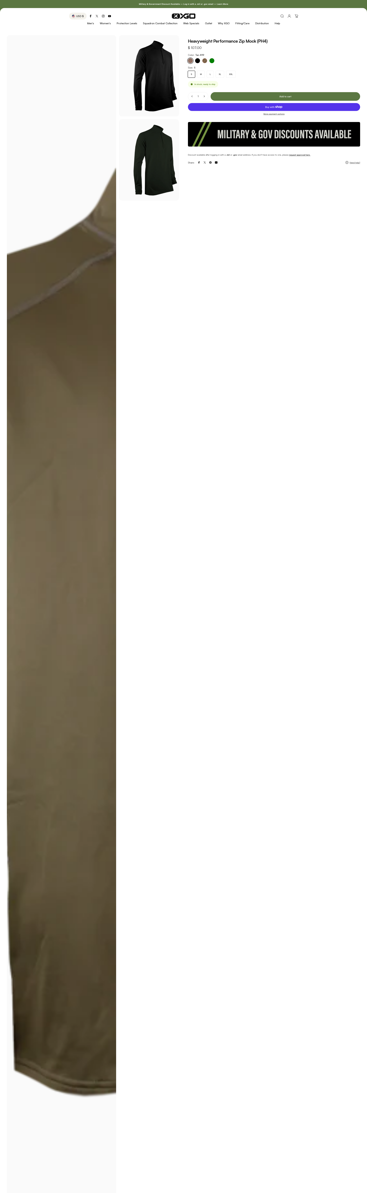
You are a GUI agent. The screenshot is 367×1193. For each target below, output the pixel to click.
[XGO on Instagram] (103, 16)
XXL (231, 74)
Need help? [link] (355, 162)
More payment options (274, 114)
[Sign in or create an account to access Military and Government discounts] (274, 134)
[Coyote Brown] (204, 60)
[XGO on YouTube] (109, 16)
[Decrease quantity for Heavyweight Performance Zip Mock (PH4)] (191, 96)
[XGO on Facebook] (90, 16)
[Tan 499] (190, 60)
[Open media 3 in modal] (149, 160)
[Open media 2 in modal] (149, 75)
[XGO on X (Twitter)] (96, 16)
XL (220, 74)
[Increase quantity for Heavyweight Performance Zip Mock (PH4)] (205, 96)
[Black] (197, 60)
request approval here (299, 154)
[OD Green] (211, 60)
